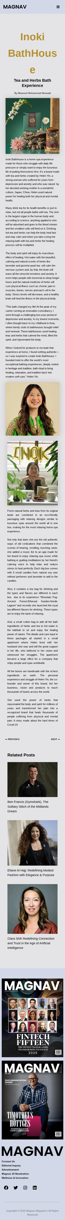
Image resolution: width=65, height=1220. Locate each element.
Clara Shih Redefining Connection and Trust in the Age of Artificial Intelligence (30, 943)
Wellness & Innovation (15, 1177)
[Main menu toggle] (58, 6)
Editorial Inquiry (11, 1165)
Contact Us (8, 1161)
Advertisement (10, 1169)
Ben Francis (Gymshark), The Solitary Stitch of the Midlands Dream (28, 806)
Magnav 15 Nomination (15, 1173)
